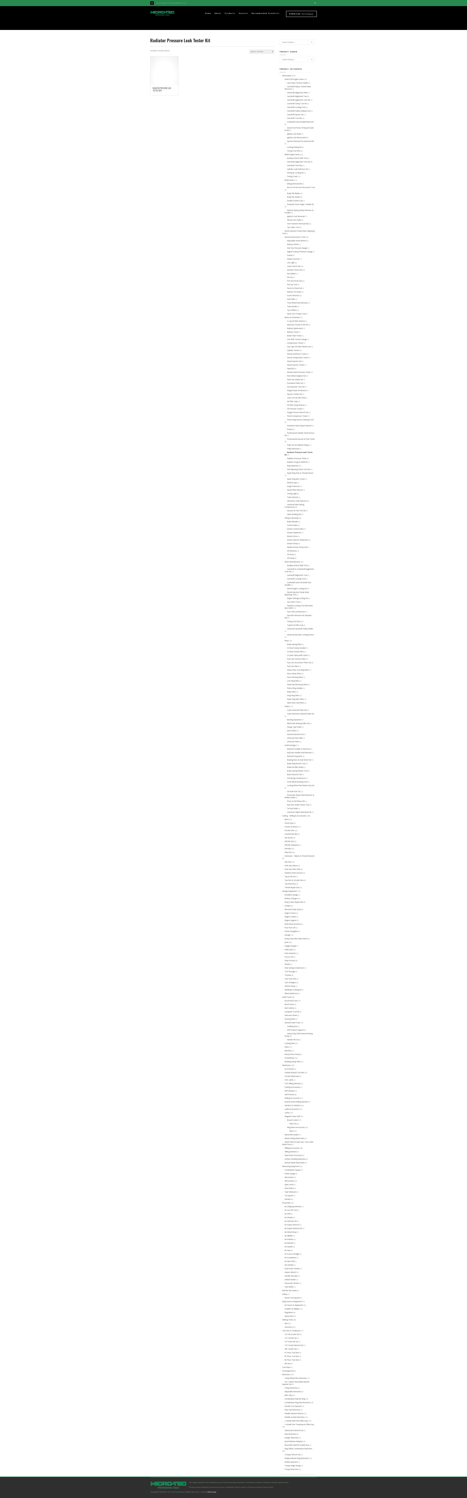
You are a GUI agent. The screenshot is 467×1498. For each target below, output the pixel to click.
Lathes (287, 1113)
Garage (287, 935)
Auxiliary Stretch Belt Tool (297, 158)
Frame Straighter (291, 931)
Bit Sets (288, 1363)
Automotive (286, 75)
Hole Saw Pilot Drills (292, 869)
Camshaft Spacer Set (295, 114)
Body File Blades (293, 193)
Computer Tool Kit (292, 1011)
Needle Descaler (291, 1276)
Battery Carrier (293, 244)
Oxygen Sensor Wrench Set (297, 412)
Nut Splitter (291, 273)
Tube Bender (292, 306)
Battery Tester (292, 332)
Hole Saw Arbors (291, 865)
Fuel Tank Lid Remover (296, 611)
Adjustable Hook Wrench (296, 240)
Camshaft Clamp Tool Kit (297, 103)
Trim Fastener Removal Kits (298, 223)
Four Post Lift (290, 927)
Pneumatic (286, 1203)
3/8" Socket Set (291, 1349)
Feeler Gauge (290, 1173)
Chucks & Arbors (291, 827)
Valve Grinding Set (294, 514)
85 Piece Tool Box (292, 1360)
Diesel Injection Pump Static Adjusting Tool (298, 232)
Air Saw (287, 1250)
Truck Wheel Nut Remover (297, 303)
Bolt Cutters (289, 1008)
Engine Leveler (290, 917)
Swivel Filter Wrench (295, 490)
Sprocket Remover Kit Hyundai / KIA (298, 616)
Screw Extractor (293, 295)
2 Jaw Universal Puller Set (297, 710)
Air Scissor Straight (292, 1254)
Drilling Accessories (292, 1098)
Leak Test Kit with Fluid (296, 398)
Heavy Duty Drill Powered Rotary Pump (299, 1034)
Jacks (287, 942)
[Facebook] (152, 3)
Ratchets (288, 1050)
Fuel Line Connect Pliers (296, 659)
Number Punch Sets (295, 270)
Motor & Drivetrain (292, 317)
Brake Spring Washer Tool (297, 771)
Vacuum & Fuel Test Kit (296, 510)
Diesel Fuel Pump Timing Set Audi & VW (299, 129)
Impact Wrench (290, 1272)
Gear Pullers (291, 730)
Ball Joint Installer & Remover (298, 749)
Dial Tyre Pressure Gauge (297, 248)
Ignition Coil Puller (294, 134)
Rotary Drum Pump (292, 1054)
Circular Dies (289, 830)
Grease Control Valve (295, 529)
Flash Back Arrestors (293, 924)
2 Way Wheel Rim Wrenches (296, 1378)
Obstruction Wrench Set (294, 1430)
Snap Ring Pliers (293, 695)
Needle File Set (293, 1039)
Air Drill (287, 1214)
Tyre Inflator (292, 310)
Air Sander (289, 1246)
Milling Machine (291, 1152)
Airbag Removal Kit (294, 184)
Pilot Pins (293, 1123)
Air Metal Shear (291, 1232)
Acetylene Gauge (291, 895)
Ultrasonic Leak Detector (297, 501)
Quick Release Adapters (294, 1441)
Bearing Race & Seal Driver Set (299, 760)
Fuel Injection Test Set (296, 387)
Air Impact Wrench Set (293, 1228)
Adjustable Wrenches (293, 1391)
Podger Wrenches (292, 1438)
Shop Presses (290, 960)
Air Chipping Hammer (293, 1206)
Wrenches (286, 1374)
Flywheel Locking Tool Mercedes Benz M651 (299, 606)
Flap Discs (289, 852)
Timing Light (292, 493)
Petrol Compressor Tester (297, 416)
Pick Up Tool (292, 284)
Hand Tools (286, 997)
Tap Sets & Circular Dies (294, 880)
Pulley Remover (293, 448)
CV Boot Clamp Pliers (295, 651)
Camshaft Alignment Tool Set (298, 100)
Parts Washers (290, 953)
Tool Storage (290, 971)
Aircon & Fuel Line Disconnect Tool (301, 187)
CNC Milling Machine (293, 1083)
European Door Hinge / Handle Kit (300, 204)
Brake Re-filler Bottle (295, 767)
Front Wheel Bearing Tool (297, 782)
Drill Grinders (290, 1091)
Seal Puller (291, 299)
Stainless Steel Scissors (294, 873)
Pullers (287, 706)
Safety (284, 1294)
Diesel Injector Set (294, 361)
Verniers (288, 1199)
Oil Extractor (292, 551)
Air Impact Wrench (292, 1225)
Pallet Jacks (289, 949)
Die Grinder (289, 1265)
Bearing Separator (294, 719)
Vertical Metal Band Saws (295, 1162)
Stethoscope (292, 482)
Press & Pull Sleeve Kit (296, 801)
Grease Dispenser (294, 532)
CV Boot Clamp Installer (296, 648)
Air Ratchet (289, 1243)
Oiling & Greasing (291, 518)
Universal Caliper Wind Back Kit (299, 812)
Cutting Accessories (292, 1087)
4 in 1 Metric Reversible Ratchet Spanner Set (295, 1383)
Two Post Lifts (290, 979)
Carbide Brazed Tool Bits (294, 1072)
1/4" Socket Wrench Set (294, 1345)
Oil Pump (290, 558)
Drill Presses (289, 1094)
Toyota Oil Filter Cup (295, 625)
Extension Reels (291, 1015)
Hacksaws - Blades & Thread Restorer (300, 856)
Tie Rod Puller (292, 808)
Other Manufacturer (292, 562)
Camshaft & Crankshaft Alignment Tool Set (299, 570)
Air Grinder (289, 1217)
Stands (287, 964)
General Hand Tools (292, 1022)
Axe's (287, 1323)
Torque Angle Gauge (293, 1465)
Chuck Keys (289, 823)
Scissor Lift (289, 957)
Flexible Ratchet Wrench (294, 1413)
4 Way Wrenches (291, 1388)
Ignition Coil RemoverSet (296, 137)
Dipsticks (290, 368)
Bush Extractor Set (294, 774)
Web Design (211, 1492)
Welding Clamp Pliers (293, 1061)
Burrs (287, 819)
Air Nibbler (289, 1236)
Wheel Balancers (291, 993)
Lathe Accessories (292, 1109)
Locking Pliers (290, 1043)
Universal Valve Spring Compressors (294, 505)
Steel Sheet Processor (293, 1155)
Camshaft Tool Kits (294, 118)
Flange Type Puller (294, 727)
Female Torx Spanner (293, 1406)
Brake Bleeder (292, 521)
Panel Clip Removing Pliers (297, 684)
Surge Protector (293, 486)
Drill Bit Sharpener (292, 845)
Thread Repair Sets (292, 887)
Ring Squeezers (293, 466)
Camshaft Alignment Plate (297, 92)
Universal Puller (293, 741)
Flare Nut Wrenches (292, 1410)
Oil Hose (290, 554)
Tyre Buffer (289, 1287)
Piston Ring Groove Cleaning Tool (300, 419)
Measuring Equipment (290, 1166)
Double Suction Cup (295, 200)
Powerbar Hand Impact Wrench (299, 425)
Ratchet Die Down (289, 1290)
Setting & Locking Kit (295, 173)
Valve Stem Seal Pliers (295, 703)
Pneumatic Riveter (292, 1283)
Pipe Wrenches (290, 1434)
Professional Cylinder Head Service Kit (299, 434)
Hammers (288, 1327)
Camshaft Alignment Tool (297, 96)
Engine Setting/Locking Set (297, 598)
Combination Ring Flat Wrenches (297, 1402)
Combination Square (293, 1170)
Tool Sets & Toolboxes (291, 1330)
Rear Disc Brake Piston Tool (298, 805)
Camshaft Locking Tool (296, 107)
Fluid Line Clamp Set (295, 379)
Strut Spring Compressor (294, 968)
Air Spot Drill (289, 1261)
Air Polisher (289, 1239)
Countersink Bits (291, 834)
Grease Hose (292, 536)
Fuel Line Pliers (293, 666)
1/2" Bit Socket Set (292, 1334)
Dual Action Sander (292, 1268)
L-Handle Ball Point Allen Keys (296, 1421)
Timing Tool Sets (293, 151)
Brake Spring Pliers (294, 644)
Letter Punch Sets (294, 266)
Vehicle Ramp (290, 986)
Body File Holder (293, 197)
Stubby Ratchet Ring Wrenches (297, 1458)
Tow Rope (286, 1367)
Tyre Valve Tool (293, 227)
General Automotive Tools (295, 237)
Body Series (289, 180)
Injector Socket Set (294, 394)
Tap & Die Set (290, 876)
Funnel (289, 255)
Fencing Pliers (290, 1019)
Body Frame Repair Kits (294, 902)
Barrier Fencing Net (292, 1298)
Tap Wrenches (290, 884)
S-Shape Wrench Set (293, 1454)
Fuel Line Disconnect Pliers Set (299, 662)
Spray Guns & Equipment (292, 1301)
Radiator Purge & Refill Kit (297, 462)
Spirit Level (289, 1184)
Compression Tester (295, 343)
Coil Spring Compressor (296, 778)
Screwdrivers (290, 1058)
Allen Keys (289, 1395)
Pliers (287, 640)
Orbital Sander (290, 1279)
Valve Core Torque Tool (296, 314)
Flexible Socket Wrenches (295, 1417)
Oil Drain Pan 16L (294, 791)
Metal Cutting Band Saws (294, 1138)
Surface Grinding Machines (295, 1159)
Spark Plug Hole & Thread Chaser (300, 473)
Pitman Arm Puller (294, 220)
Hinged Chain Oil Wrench (296, 390)
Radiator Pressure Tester (297, 458)
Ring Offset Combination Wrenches (298, 1448)
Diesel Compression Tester (297, 357)
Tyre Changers (290, 982)
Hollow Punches (293, 259)
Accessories (289, 1069)
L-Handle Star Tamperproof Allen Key (299, 1424)
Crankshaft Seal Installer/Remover (300, 122)
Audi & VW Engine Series (294, 79)
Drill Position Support (295, 1030)
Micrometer (289, 1177)
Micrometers (290, 1181)
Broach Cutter (292, 1120)
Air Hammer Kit (291, 1221)
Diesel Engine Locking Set (297, 588)
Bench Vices (289, 1004)
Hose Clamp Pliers (294, 673)
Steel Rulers (289, 1188)
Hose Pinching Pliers (295, 677)
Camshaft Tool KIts (294, 165)
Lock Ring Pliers (293, 681)
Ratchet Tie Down (294, 292)
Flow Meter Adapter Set (296, 376)
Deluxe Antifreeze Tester (297, 354)
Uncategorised (288, 1371)
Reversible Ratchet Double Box (297, 1445)
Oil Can (290, 277)
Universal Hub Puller (295, 738)
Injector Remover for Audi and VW (300, 141)
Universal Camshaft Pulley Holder (300, 629)
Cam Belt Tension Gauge (297, 339)
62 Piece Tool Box (292, 1356)
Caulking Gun (292, 1026)
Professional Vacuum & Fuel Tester (301, 439)
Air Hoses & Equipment (294, 1305)
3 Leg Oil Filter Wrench (296, 321)
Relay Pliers (291, 692)
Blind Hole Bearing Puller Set (298, 723)
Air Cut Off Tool (291, 1210)
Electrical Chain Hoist (293, 909)
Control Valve (292, 525)
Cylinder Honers (293, 350)
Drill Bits (288, 848)
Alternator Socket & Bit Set (297, 325)
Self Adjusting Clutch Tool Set (298, 469)
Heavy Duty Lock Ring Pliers (298, 670)
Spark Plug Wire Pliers (295, 699)
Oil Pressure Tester (294, 409)
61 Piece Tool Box (292, 1352)
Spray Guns (289, 1316)
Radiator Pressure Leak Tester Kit (299, 453)
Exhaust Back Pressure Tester (299, 372)
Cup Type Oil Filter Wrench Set (299, 346)
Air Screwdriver (290, 1257)
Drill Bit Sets (289, 841)
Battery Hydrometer (295, 328)
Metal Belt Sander (292, 1134)
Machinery (286, 1065)
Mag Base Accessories (296, 1127)
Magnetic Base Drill (292, 1116)
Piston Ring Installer (295, 688)
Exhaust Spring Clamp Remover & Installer (299, 211)
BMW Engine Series (292, 154)
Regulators (289, 1312)
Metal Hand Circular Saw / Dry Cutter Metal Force (298, 1143)
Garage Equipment (289, 891)
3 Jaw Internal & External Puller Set (300, 714)
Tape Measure (290, 1192)
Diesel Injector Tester (295, 365)
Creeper (288, 906)
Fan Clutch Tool (293, 602)
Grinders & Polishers (293, 1105)
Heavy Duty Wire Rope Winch (296, 938)
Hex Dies (288, 862)
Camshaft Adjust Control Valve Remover (298, 87)
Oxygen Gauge (290, 946)
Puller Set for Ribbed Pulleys (298, 445)
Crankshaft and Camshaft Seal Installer (298, 583)
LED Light (291, 262)
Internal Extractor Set (295, 734)
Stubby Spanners (291, 1462)
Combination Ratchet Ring (295, 1399)
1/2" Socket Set (291, 1338)
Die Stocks (289, 837)
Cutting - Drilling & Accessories (294, 816)
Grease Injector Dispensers (297, 540)
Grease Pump (292, 543)
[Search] (312, 42)
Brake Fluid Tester (294, 335)
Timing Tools (292, 176)
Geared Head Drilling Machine (296, 1102)
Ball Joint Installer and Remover (299, 752)
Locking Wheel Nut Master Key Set (300, 785)
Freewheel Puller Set (295, 383)
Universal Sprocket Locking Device (300, 635)
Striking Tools (287, 1320)
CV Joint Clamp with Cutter (297, 655)
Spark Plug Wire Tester (296, 479)
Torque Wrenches (292, 1469)
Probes (290, 429)
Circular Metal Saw (292, 1076)
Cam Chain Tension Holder (297, 83)
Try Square (289, 1195)
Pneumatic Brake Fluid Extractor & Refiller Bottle (299, 796)
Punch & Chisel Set (294, 288)
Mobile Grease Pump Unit (297, 547)
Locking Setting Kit (294, 147)
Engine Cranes (290, 913)
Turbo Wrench (292, 497)
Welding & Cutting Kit (293, 990)
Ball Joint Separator (294, 756)
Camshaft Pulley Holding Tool (298, 111)
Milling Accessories (292, 1148)
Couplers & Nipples (292, 1309)
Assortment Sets (291, 1001)
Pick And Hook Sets (294, 281)
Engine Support (290, 920)
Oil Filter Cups (292, 401)
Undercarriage (290, 745)
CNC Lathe (289, 1080)
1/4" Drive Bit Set (291, 1341)
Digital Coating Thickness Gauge (299, 251)
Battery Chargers (291, 898)
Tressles (288, 975)
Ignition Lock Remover (296, 216)
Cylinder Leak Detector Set (297, 169)
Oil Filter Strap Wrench (296, 405)
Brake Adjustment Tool (296, 763)
